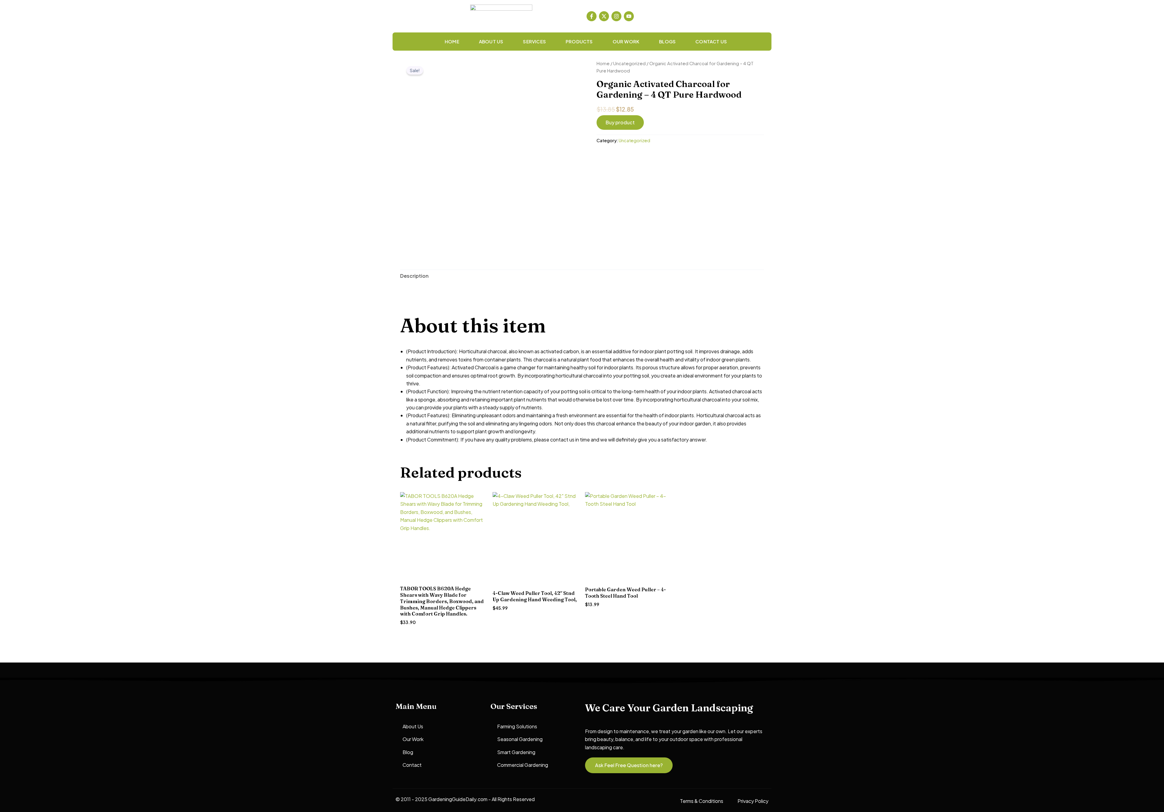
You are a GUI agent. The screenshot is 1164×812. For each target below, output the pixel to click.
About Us (491, 41)
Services (534, 41)
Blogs (667, 41)
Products (579, 41)
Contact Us (711, 41)
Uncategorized (629, 63)
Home (452, 41)
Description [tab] (414, 276)
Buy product (620, 122)
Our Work (626, 41)
